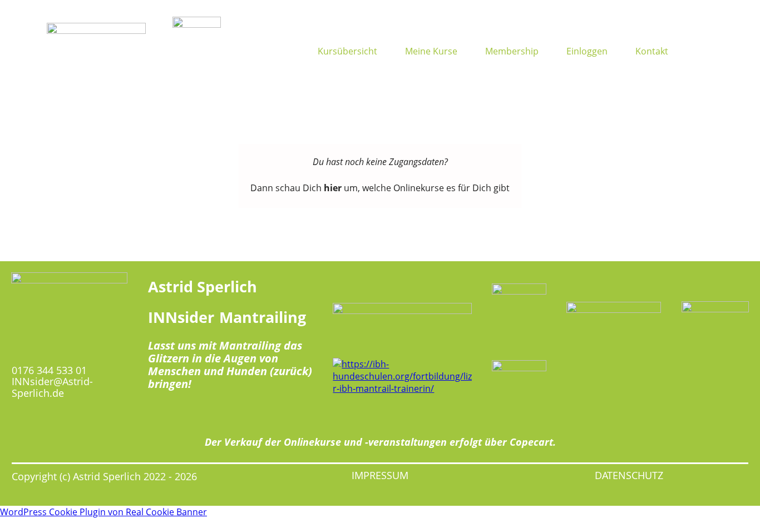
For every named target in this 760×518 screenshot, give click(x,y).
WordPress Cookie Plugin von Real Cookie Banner (103, 512)
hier (333, 188)
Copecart (531, 442)
